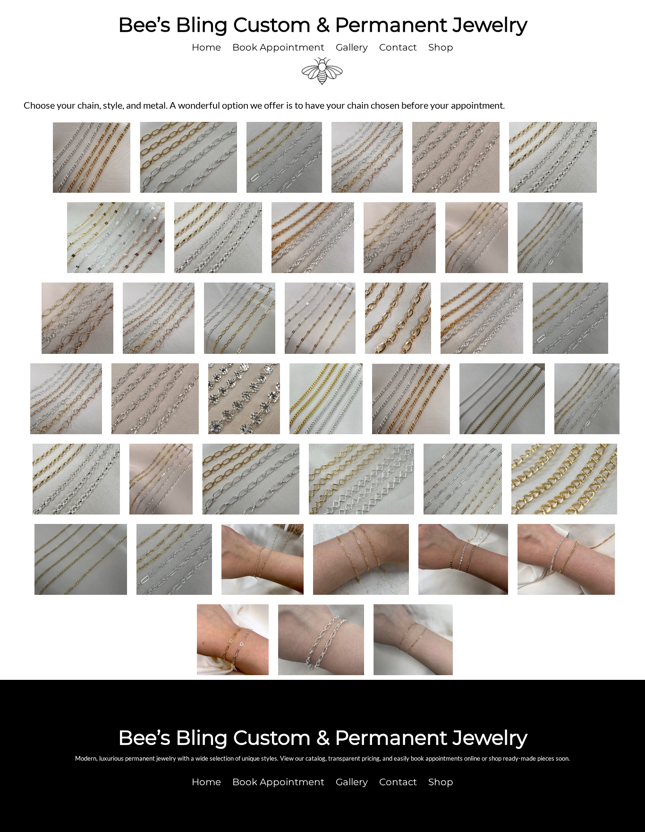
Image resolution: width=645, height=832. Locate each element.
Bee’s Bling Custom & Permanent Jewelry (322, 24)
